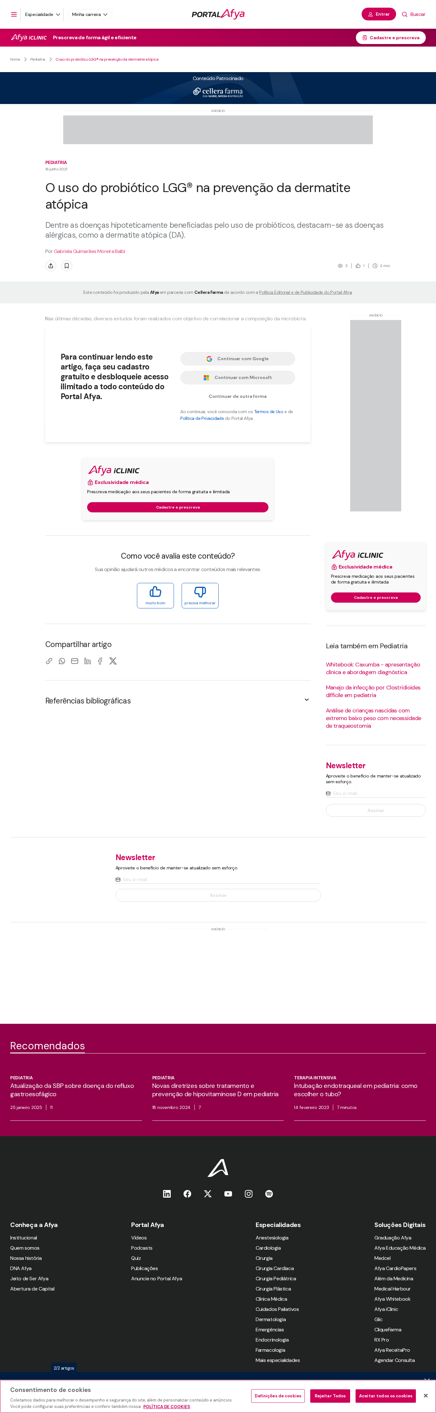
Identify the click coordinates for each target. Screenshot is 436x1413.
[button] (178, 701)
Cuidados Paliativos (277, 1309)
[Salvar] (66, 265)
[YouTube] (228, 1194)
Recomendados (47, 1045)
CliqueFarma (388, 1329)
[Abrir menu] (14, 14)
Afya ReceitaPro (392, 1350)
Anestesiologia (272, 1237)
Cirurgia (264, 1258)
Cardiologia (268, 1248)
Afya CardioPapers (395, 1268)
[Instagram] (248, 1194)
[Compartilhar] (50, 265)
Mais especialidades (278, 1360)
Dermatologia (271, 1319)
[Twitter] (208, 1194)
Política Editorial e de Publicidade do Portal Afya (305, 292)
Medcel (382, 1258)
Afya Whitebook (392, 1299)
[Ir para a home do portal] (218, 14)
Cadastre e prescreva (394, 38)
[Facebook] (100, 661)
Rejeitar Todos (330, 1396)
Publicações (144, 1268)
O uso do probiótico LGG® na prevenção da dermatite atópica (107, 59)
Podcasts (142, 1248)
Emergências (270, 1329)
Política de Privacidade (202, 418)
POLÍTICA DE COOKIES (166, 1406)
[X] (113, 661)
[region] (218, 1396)
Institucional (23, 1237)
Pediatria (37, 59)
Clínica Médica (271, 1299)
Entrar (383, 14)
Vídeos (139, 1237)
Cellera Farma (208, 292)
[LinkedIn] (87, 661)
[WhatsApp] (62, 661)
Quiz (136, 1258)
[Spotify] (269, 1194)
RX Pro (381, 1339)
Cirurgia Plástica (273, 1288)
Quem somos (25, 1248)
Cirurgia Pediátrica (276, 1278)
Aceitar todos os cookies (385, 1396)
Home (15, 59)
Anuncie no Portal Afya (156, 1278)
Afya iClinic (386, 1309)
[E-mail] (75, 661)
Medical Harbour (392, 1288)
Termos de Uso (268, 411)
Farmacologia (270, 1350)
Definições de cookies (278, 1396)
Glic (378, 1319)
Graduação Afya (392, 1237)
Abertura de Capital (32, 1288)
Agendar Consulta (394, 1360)
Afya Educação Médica (400, 1248)
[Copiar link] (49, 661)
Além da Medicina (393, 1278)
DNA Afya (21, 1268)
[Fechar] (426, 1396)
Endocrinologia (272, 1339)
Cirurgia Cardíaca (275, 1268)
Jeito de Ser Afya (29, 1278)
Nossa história (25, 1258)
